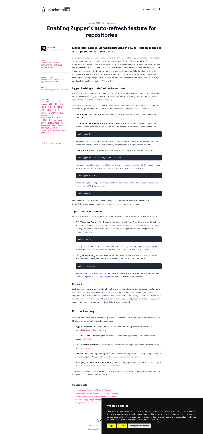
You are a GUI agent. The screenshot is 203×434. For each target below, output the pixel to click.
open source (57, 126)
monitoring (45, 126)
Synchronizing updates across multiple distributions (95, 396)
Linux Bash (145, 9)
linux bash (57, 121)
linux (46, 120)
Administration (109, 23)
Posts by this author (55, 50)
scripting (46, 130)
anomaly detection (52, 102)
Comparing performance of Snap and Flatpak (93, 390)
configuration (47, 67)
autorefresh (54, 63)
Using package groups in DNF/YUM (54, 90)
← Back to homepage (51, 143)
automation (50, 110)
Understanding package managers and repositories (95, 400)
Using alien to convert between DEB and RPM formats (96, 393)
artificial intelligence (53, 105)
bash (44, 112)
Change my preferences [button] (139, 426)
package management (49, 128)
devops (60, 117)
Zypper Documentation (96, 330)
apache (44, 105)
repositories (46, 65)
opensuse (58, 65)
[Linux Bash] (55, 9)
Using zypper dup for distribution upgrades (92, 403)
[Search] (154, 9)
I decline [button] (122, 426)
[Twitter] (98, 421)
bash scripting (56, 113)
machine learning (50, 123)
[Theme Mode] (160, 9)
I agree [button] (111, 426)
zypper (44, 63)
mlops (63, 123)
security (56, 130)
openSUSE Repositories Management (103, 366)
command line (47, 115)
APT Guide (89, 339)
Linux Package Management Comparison (123, 357)
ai (42, 102)
